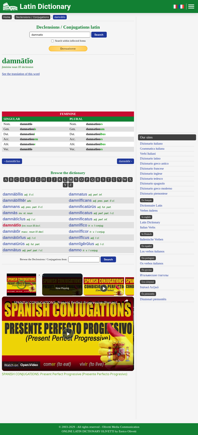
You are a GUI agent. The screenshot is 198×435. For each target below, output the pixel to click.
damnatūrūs (21, 243)
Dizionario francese (152, 168)
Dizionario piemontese (153, 193)
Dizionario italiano (151, 143)
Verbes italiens (149, 210)
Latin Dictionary (150, 222)
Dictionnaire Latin (151, 205)
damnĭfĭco (86, 225)
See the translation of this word (21, 74)
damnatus (85, 194)
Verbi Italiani (148, 153)
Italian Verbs (147, 227)
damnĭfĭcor (87, 231)
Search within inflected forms (70, 40)
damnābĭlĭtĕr (17, 200)
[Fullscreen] (39, 293)
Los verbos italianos (152, 251)
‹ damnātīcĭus (12, 161)
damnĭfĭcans (92, 200)
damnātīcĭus (19, 219)
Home (6, 17)
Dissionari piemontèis (153, 299)
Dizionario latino (150, 158)
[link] (8, 303)
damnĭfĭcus (84, 237)
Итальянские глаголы (154, 275)
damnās (17, 212)
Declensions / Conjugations (32, 17)
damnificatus (91, 212)
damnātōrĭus (19, 237)
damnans (23, 206)
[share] (126, 300)
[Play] (4, 293)
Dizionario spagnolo (152, 183)
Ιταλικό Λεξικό (149, 287)
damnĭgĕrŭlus (86, 243)
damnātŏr (23, 231)
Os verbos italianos (151, 263)
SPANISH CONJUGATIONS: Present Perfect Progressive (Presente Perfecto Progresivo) (67, 302)
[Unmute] (9, 293)
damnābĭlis (18, 194)
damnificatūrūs (90, 206)
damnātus (23, 250)
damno (83, 250)
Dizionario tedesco (151, 178)
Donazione (68, 48)
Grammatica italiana (152, 148)
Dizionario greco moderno (156, 188)
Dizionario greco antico (154, 163)
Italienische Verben (151, 239)
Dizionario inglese (151, 173)
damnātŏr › (125, 161)
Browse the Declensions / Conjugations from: (43, 259)
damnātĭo (59, 17)
